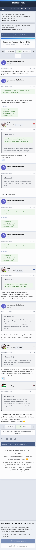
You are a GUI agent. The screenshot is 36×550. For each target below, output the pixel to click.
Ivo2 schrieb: (8, 316)
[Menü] (2, 9)
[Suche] (34, 9)
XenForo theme (16, 471)
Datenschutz (28, 456)
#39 (34, 352)
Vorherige (11, 51)
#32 (34, 87)
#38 (34, 312)
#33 (34, 130)
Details (29, 467)
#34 (34, 173)
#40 (34, 391)
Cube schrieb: (8, 134)
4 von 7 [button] (19, 51)
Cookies (9, 450)
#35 (34, 207)
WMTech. (26, 464)
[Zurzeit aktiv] (5, 126)
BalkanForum (19, 450)
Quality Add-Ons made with (14, 464)
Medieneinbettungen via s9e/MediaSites (18, 469)
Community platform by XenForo (18, 462)
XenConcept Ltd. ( (23, 467)
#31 (34, 68)
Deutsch (18, 453)
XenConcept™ (8, 467)
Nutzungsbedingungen (16, 456)
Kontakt (6, 456)
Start (23, 459)
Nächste (25, 51)
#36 (34, 241)
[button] (26, 9)
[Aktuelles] (30, 9)
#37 (34, 275)
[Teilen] (30, 68)
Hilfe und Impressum (14, 459)
